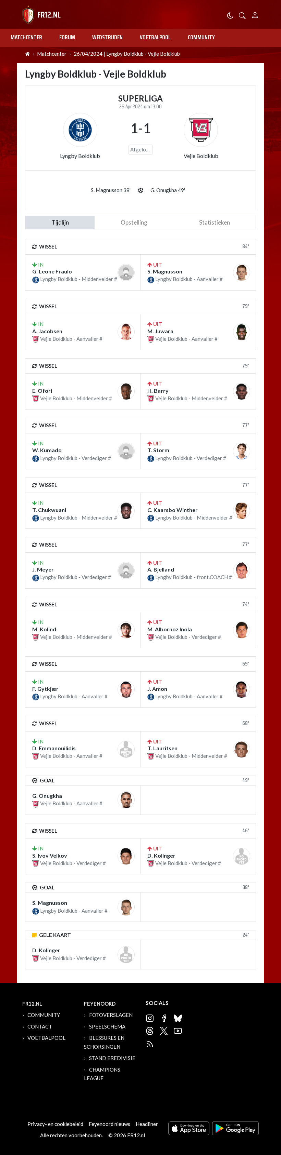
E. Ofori (42, 390)
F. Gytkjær (45, 688)
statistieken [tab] (214, 222)
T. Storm (158, 450)
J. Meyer (43, 569)
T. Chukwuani (49, 510)
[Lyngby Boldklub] (80, 130)
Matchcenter (26, 37)
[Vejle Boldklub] (201, 130)
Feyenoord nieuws (109, 1124)
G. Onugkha (47, 795)
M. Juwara (160, 331)
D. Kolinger (161, 855)
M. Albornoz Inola (169, 629)
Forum (67, 37)
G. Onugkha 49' (167, 190)
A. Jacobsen (47, 331)
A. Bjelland (160, 569)
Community (201, 37)
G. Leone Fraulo (52, 271)
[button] (242, 15)
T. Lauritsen (162, 748)
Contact (39, 1026)
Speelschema (107, 1026)
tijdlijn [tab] (60, 222)
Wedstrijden (107, 37)
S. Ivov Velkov (49, 855)
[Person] (255, 14)
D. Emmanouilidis (54, 748)
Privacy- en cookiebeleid (55, 1124)
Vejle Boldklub (201, 155)
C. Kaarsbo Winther (172, 510)
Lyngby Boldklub (80, 155)
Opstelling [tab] (134, 222)
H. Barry (158, 390)
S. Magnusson (164, 271)
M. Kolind (44, 629)
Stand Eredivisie (112, 1058)
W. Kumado (47, 450)
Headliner (147, 1124)
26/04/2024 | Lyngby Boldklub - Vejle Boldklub (127, 54)
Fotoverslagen (111, 1015)
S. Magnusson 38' (111, 190)
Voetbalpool (155, 37)
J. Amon (157, 688)
